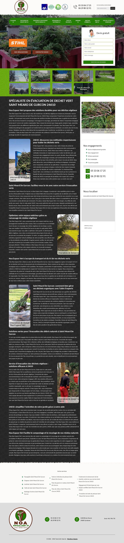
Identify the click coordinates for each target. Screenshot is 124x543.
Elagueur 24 (13, 21)
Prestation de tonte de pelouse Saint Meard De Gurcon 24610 (89, 495)
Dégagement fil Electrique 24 (56, 21)
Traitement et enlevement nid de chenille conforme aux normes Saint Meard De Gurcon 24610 (89, 479)
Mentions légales (72, 539)
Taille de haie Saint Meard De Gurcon (35, 488)
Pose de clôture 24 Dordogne (108, 21)
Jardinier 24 (77, 21)
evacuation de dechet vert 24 (24, 21)
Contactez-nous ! (42, 52)
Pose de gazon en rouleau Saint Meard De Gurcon (63, 484)
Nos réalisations (21, 52)
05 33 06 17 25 (84, 5)
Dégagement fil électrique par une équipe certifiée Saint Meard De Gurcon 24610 (90, 488)
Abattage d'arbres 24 (87, 21)
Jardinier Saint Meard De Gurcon (34, 484)
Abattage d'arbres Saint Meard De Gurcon (34, 493)
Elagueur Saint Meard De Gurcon (34, 480)
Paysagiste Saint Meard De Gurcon (34, 477)
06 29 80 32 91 (84, 8)
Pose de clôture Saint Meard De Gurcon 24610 (61, 490)
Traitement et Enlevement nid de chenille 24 (40, 21)
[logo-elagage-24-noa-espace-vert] (21, 7)
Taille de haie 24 (97, 21)
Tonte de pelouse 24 (69, 21)
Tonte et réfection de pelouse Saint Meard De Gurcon (62, 478)
